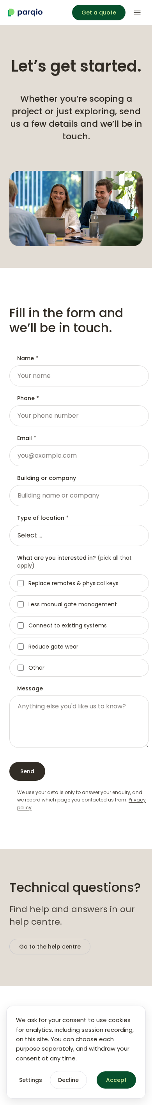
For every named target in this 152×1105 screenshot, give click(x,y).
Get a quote (98, 12)
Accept (116, 1080)
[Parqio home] (25, 12)
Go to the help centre (50, 946)
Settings (30, 1080)
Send (27, 771)
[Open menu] (137, 12)
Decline (68, 1080)
